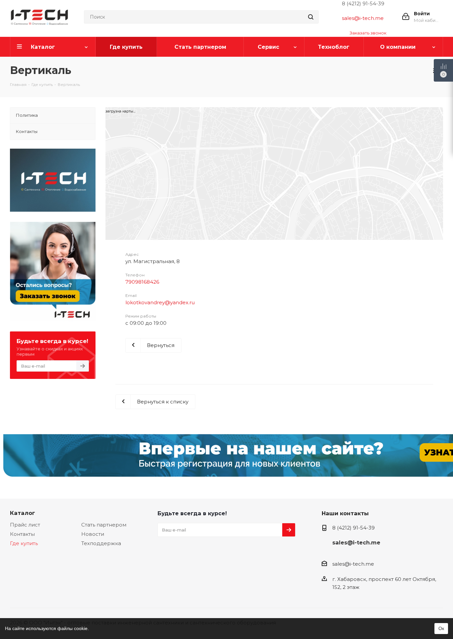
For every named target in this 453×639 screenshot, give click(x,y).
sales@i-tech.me (363, 18)
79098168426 (142, 282)
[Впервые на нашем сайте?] (226, 459)
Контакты (22, 534)
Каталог (22, 513)
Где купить (24, 543)
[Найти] (311, 17)
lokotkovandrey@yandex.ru (160, 302)
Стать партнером (103, 525)
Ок (441, 628)
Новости (92, 534)
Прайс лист (25, 525)
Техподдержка (101, 543)
